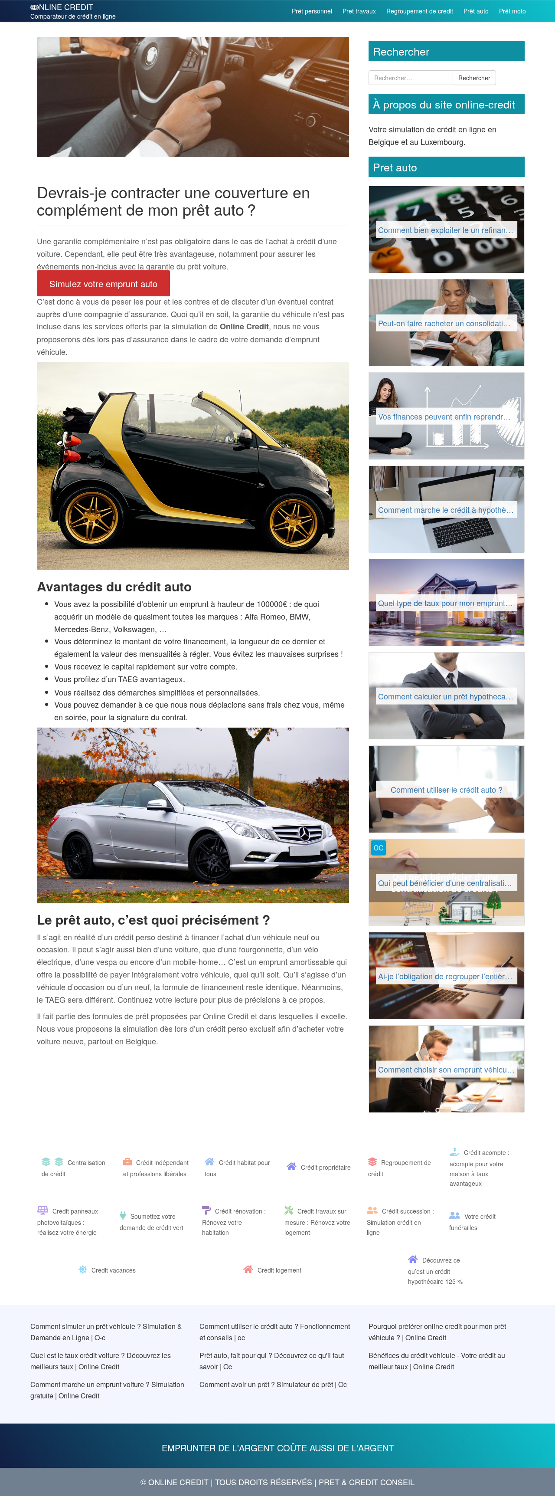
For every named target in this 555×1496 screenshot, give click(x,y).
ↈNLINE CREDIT (73, 10)
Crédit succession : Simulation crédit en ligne (400, 1221)
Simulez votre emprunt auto (103, 283)
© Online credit (174, 1481)
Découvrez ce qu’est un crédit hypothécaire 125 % (435, 1270)
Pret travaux (359, 11)
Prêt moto (512, 11)
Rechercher (474, 77)
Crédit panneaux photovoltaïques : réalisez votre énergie (67, 1221)
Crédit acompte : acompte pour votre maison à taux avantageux (479, 1168)
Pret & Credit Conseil (367, 1481)
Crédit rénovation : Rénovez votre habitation (234, 1221)
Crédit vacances (113, 1270)
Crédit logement (279, 1270)
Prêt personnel (312, 11)
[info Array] (48, 1162)
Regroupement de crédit (419, 11)
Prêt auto (476, 11)
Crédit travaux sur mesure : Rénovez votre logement (317, 1221)
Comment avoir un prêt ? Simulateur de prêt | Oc (273, 1384)
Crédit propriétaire (326, 1167)
